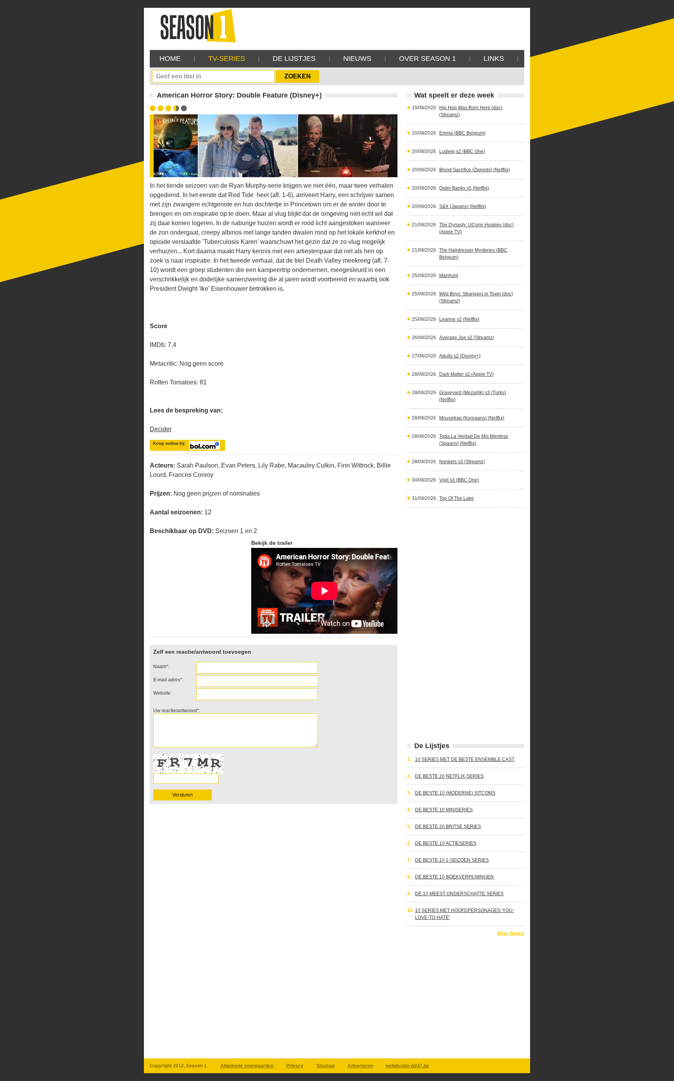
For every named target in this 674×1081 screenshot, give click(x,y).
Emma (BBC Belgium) (462, 133)
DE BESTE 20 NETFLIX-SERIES (449, 776)
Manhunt (448, 275)
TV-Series (226, 58)
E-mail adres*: (168, 680)
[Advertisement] (382, 25)
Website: (162, 693)
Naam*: (161, 666)
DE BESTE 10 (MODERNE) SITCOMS (455, 793)
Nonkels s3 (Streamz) (462, 461)
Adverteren (360, 1066)
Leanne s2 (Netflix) (459, 319)
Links (494, 58)
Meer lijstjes (510, 933)
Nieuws (357, 58)
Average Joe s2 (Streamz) (466, 337)
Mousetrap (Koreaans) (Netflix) (471, 418)
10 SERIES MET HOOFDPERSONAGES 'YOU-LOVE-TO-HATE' (464, 914)
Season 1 (195, 25)
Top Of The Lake (456, 498)
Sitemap (325, 1066)
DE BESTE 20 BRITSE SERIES (448, 826)
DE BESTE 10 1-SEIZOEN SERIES (452, 860)
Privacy (294, 1066)
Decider (161, 429)
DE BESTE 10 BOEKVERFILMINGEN (454, 877)
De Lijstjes (294, 58)
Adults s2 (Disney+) (460, 356)
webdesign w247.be (407, 1066)
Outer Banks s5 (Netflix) (464, 188)
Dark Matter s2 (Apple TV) (466, 374)
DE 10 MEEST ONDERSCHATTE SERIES (459, 893)
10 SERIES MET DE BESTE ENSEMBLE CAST (464, 759)
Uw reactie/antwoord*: (176, 710)
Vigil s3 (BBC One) (459, 480)
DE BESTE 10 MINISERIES (444, 810)
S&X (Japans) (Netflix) (462, 206)
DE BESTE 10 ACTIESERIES (445, 843)
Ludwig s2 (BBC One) (462, 151)
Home (170, 58)
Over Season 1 (427, 58)
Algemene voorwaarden (246, 1066)
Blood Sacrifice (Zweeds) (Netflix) (474, 169)
